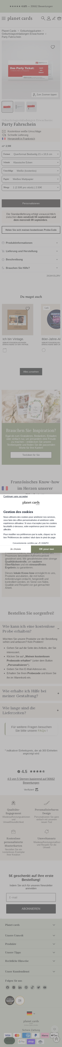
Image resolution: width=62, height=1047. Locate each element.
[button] (9, 1040)
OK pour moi (46, 549)
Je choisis (15, 549)
